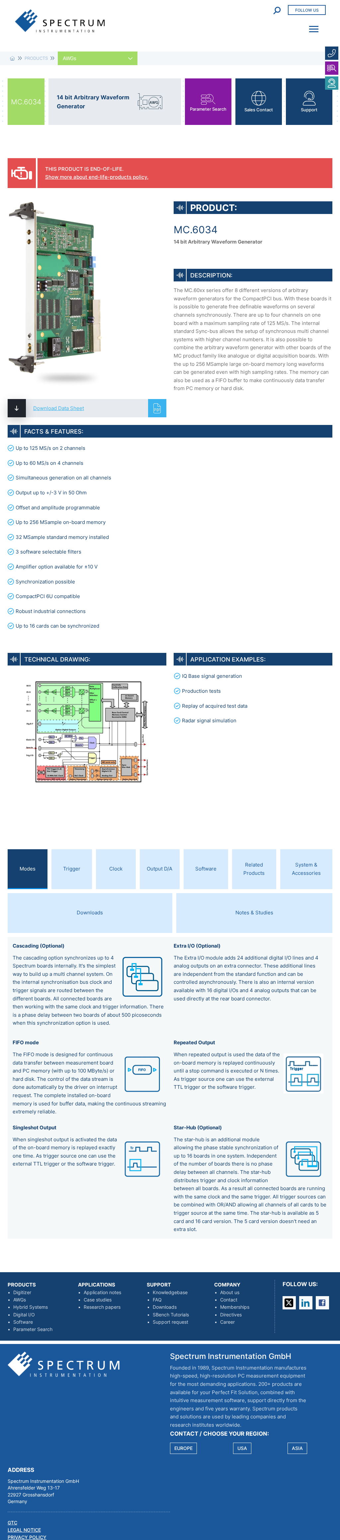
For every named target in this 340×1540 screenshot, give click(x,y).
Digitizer (22, 1292)
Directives (231, 1314)
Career (227, 1322)
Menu (311, 25)
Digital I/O (24, 1314)
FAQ (157, 1299)
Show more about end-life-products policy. (96, 177)
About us (229, 1292)
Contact (228, 1299)
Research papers (102, 1307)
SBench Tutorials (171, 1314)
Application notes (102, 1292)
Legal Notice (24, 1530)
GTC (12, 1522)
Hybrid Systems (30, 1307)
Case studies (98, 1299)
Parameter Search (32, 1329)
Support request (170, 1322)
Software (23, 1322)
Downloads (165, 1307)
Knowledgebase (170, 1292)
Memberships (234, 1307)
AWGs (19, 1299)
